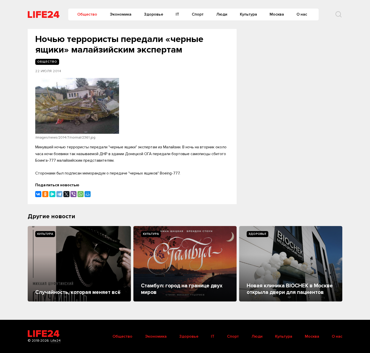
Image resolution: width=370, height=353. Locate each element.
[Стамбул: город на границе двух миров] (185, 263)
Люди (221, 14)
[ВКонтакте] (38, 194)
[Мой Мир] (88, 194)
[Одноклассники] (45, 194)
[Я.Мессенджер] (52, 194)
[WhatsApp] (81, 194)
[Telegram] (59, 194)
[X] (66, 194)
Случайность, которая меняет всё (78, 292)
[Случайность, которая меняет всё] (79, 263)
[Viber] (73, 194)
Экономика (120, 14)
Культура (248, 14)
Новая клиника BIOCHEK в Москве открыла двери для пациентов (290, 289)
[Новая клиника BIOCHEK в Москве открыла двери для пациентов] (290, 263)
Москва (277, 14)
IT (177, 14)
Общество (87, 14)
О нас (302, 14)
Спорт (198, 14)
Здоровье (153, 14)
